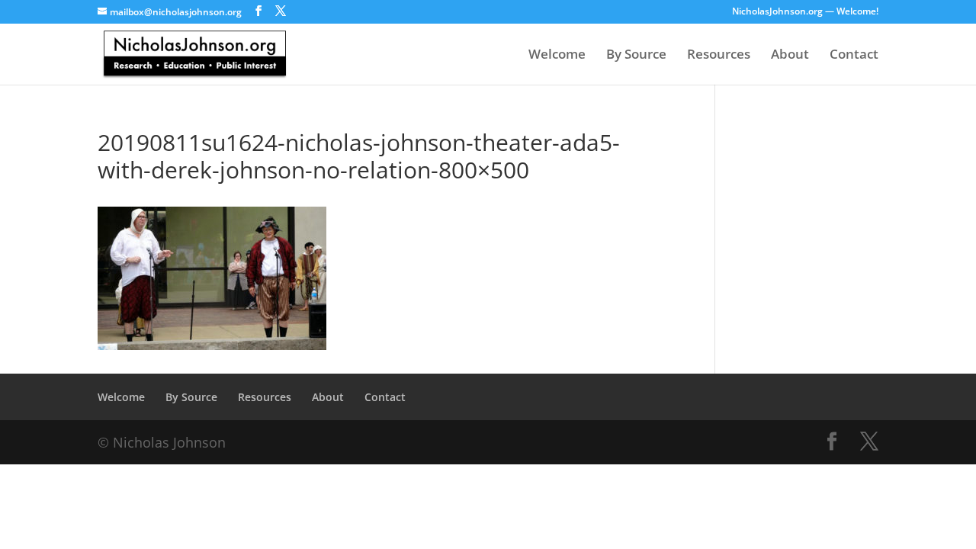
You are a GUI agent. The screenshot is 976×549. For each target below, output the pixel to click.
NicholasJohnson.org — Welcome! (805, 12)
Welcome (557, 56)
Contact (854, 56)
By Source (636, 56)
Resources (718, 56)
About (790, 56)
